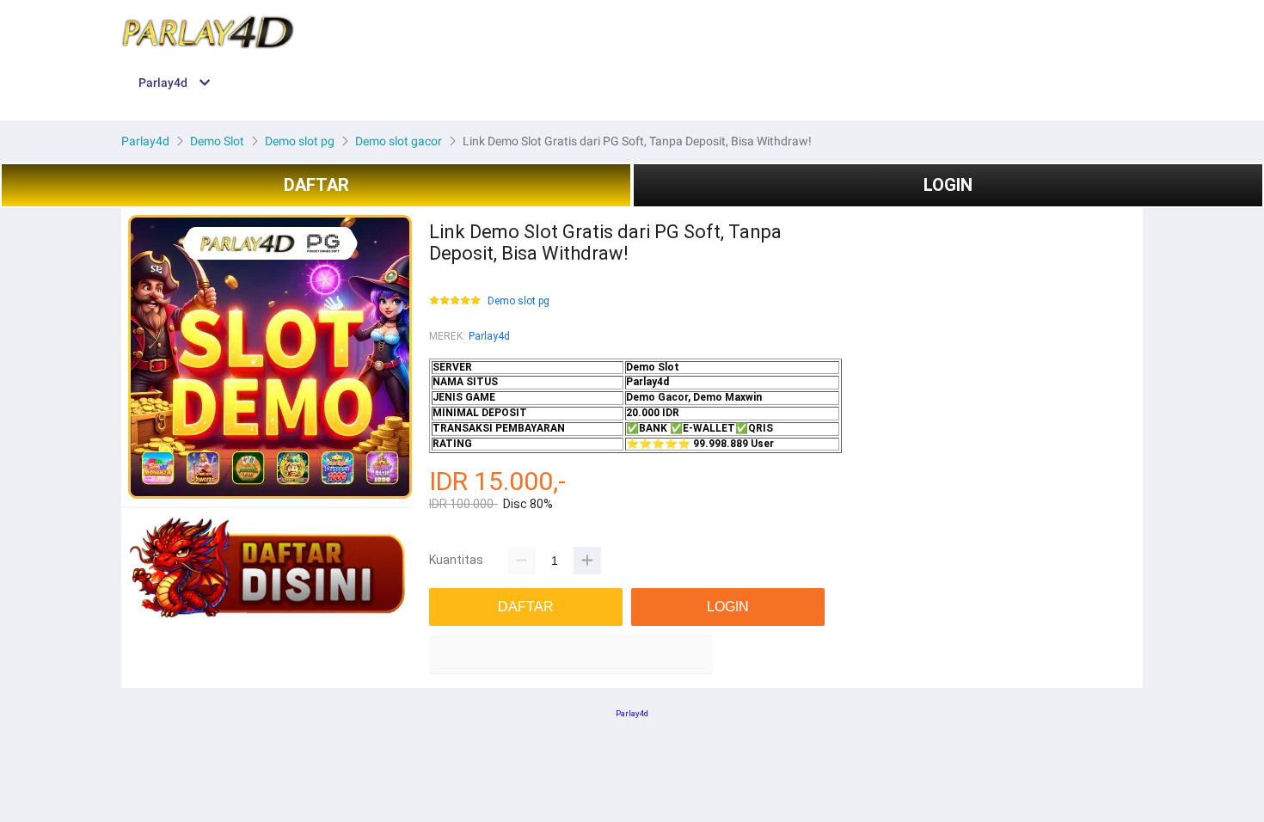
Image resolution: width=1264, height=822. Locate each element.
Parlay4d (489, 336)
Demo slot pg (518, 301)
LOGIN (948, 185)
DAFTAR (316, 185)
